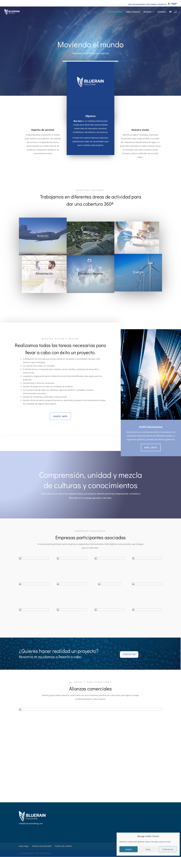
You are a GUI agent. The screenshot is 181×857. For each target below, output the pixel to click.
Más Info (150, 447)
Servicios (147, 12)
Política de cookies (63, 846)
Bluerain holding (115, 12)
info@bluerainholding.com (31, 823)
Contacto (162, 12)
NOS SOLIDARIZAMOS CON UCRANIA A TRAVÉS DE (148, 4)
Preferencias (167, 849)
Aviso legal (23, 846)
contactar (129, 654)
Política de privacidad (41, 846)
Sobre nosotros (133, 12)
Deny (148, 849)
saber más (60, 416)
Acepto (128, 849)
